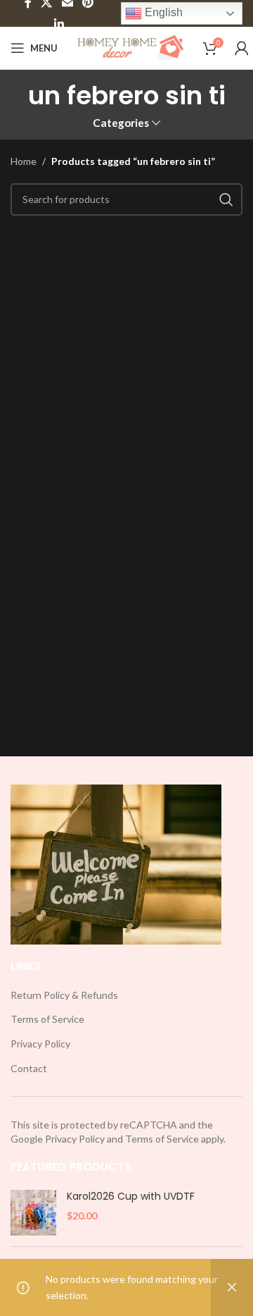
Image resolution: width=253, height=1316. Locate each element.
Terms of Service (47, 1019)
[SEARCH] (226, 199)
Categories (121, 123)
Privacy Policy (40, 1044)
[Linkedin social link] (58, 24)
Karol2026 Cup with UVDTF (131, 1196)
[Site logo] (130, 47)
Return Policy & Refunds (64, 995)
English (162, 12)
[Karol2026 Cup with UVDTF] (33, 1213)
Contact (29, 1068)
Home (24, 161)
